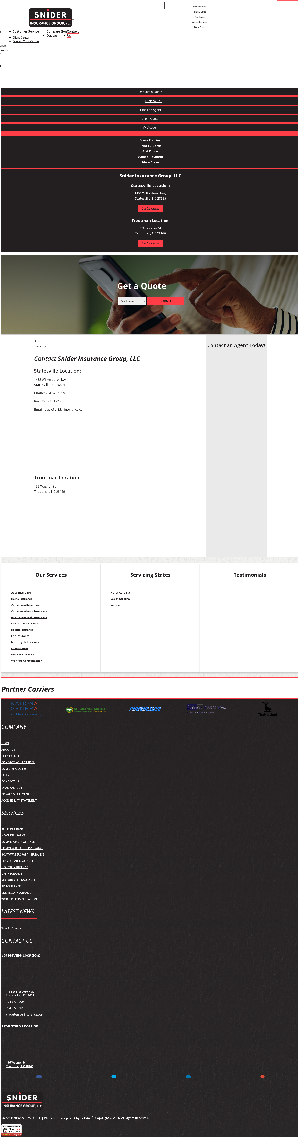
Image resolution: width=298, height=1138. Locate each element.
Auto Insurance (21, 592)
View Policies (199, 6)
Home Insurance (21, 598)
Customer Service (26, 31)
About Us (8, 749)
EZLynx (85, 1118)
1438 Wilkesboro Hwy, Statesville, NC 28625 (20, 993)
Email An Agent (116, 5)
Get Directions (150, 208)
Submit (165, 301)
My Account (240, 5)
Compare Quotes (53, 33)
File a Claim (199, 27)
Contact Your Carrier (26, 41)
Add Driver (200, 16)
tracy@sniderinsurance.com (65, 409)
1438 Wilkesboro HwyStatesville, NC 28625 (50, 382)
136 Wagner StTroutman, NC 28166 (49, 489)
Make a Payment (200, 22)
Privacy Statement (15, 794)
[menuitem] (199, 6)
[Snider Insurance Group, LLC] (50, 18)
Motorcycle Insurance (25, 642)
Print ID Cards (199, 11)
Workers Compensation (26, 660)
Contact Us (73, 33)
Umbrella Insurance (23, 654)
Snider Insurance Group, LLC (21, 1118)
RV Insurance (19, 648)
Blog (63, 31)
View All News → (11, 928)
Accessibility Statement (19, 800)
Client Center (21, 37)
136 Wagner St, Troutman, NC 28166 (19, 1064)
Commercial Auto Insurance (29, 611)
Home (37, 341)
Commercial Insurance (25, 605)
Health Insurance (22, 629)
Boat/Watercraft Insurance (29, 617)
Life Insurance (20, 636)
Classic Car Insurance (24, 623)
